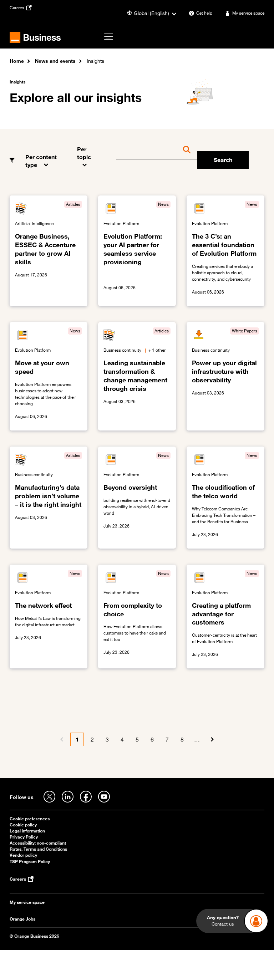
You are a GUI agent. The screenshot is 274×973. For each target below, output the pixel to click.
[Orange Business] (35, 37)
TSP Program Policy (30, 861)
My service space (27, 902)
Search (223, 159)
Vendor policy (23, 855)
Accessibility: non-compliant (38, 843)
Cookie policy (23, 824)
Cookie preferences (30, 818)
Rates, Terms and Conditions (38, 849)
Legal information (27, 831)
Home (17, 61)
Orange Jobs (22, 919)
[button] (45, 155)
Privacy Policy (24, 837)
